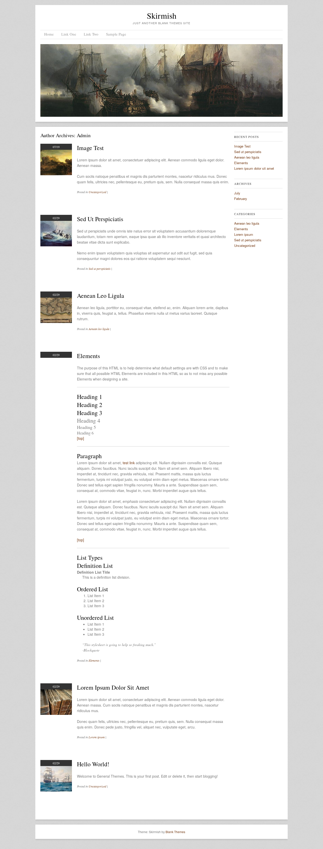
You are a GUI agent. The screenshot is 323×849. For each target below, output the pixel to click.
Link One (68, 34)
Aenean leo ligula (100, 295)
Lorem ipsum (97, 737)
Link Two (91, 34)
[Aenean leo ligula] (56, 321)
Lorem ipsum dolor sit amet (113, 687)
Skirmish (161, 15)
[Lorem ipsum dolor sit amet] (56, 713)
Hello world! (93, 764)
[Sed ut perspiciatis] (56, 244)
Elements (88, 356)
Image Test (90, 148)
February (240, 198)
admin (84, 135)
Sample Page (116, 34)
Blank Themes (175, 832)
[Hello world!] (56, 790)
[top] (80, 438)
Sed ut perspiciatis (100, 219)
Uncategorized (97, 192)
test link (129, 462)
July (237, 193)
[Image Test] (56, 173)
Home (49, 34)
